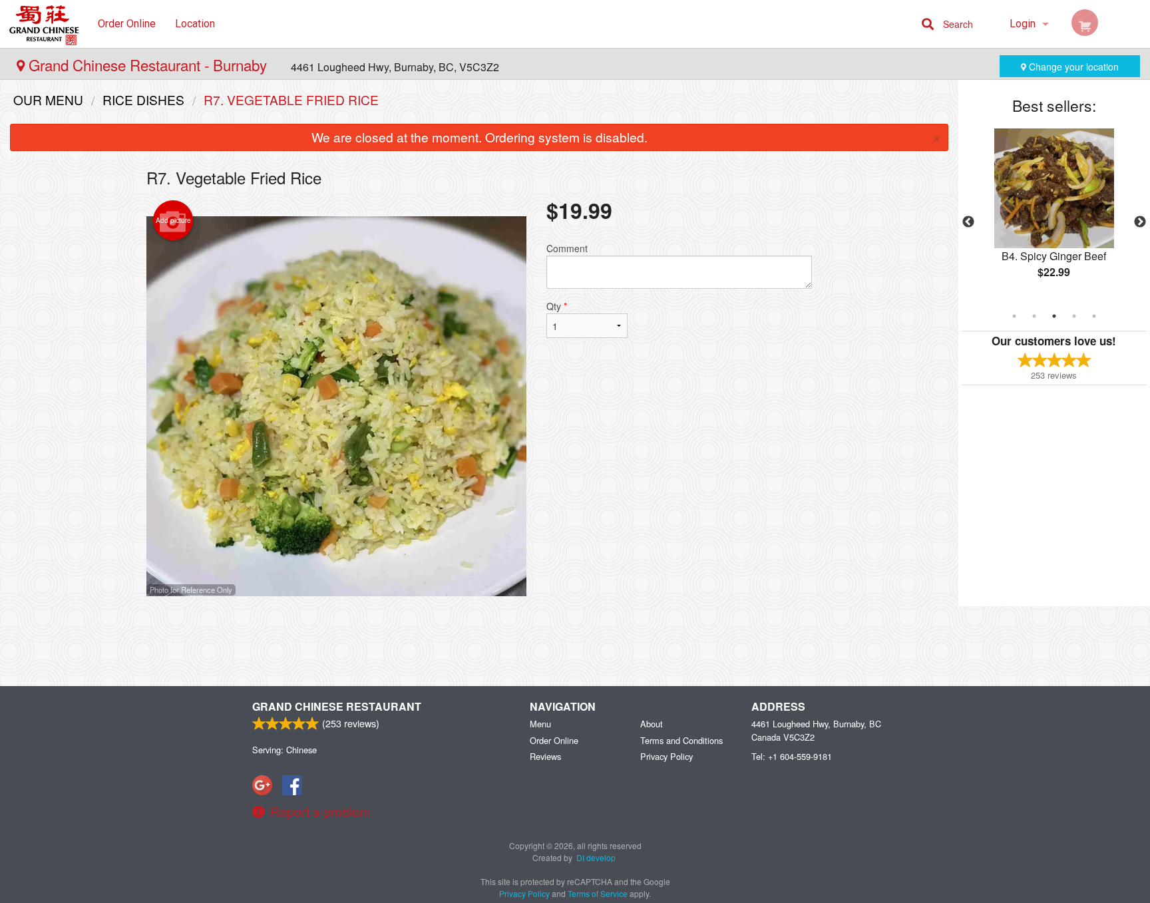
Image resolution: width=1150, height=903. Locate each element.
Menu (540, 723)
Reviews (545, 756)
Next (1140, 222)
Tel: (791, 756)
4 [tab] (1074, 316)
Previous (968, 222)
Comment (567, 248)
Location (195, 23)
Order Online (127, 23)
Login (1023, 23)
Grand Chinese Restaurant (336, 706)
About (651, 723)
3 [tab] (1054, 316)
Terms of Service (598, 893)
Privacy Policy (666, 756)
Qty (556, 306)
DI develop (596, 857)
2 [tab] (1034, 316)
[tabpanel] (1054, 214)
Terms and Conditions (681, 740)
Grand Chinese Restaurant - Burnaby (148, 64)
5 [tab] (1094, 316)
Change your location (1072, 66)
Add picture (173, 220)
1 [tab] (1014, 316)
